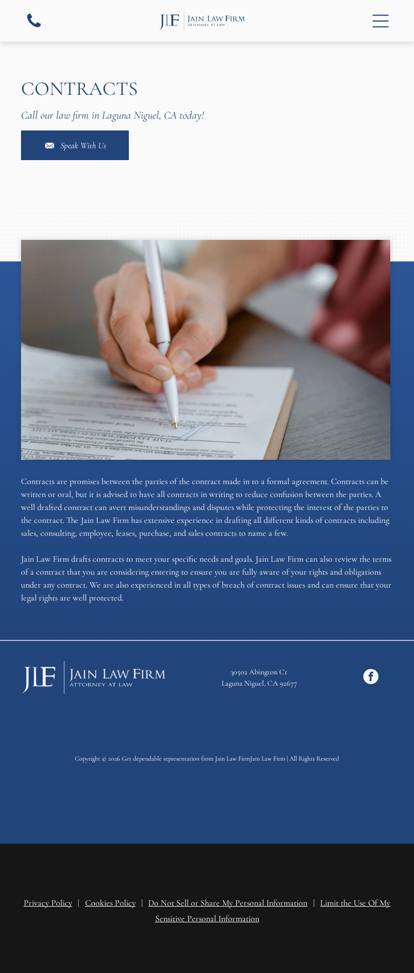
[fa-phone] (34, 27)
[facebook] (370, 678)
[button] (380, 21)
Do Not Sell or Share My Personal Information (227, 903)
